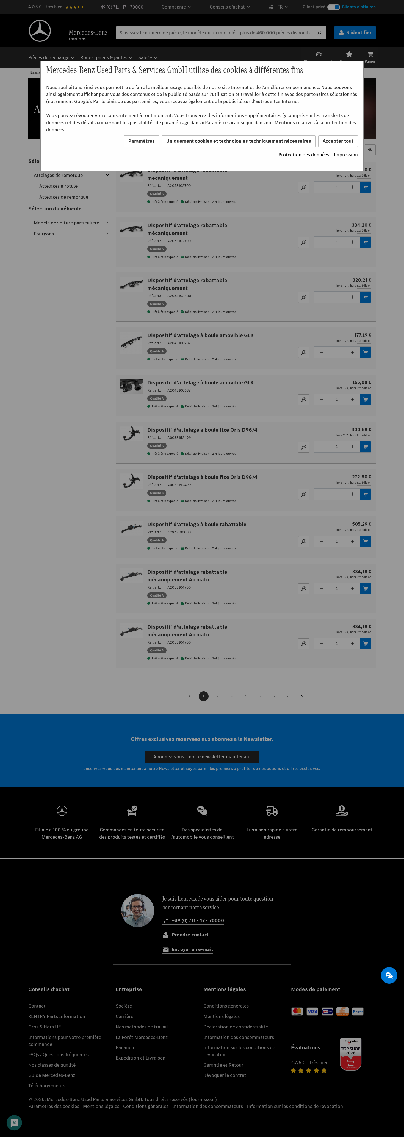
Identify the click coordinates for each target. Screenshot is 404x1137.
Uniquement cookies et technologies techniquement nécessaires (238, 141)
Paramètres (141, 141)
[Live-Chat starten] (389, 975)
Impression (346, 154)
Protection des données (303, 154)
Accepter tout (338, 141)
